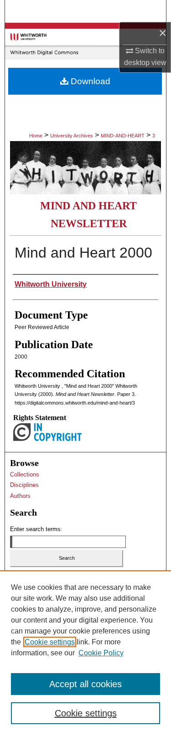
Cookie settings (50, 642)
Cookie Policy (101, 653)
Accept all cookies (85, 684)
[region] (85, 652)
